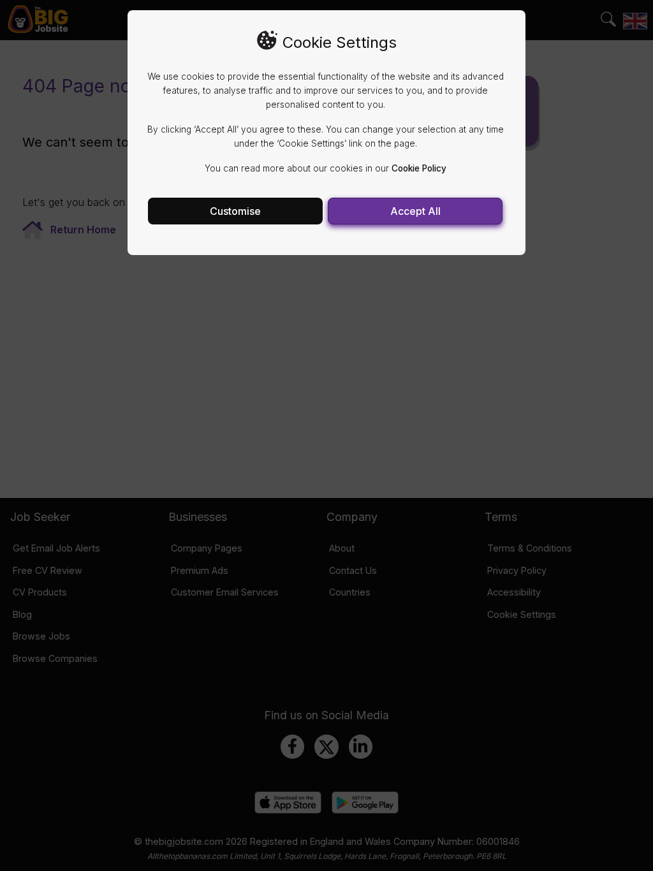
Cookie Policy (419, 168)
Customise (235, 211)
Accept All (415, 211)
